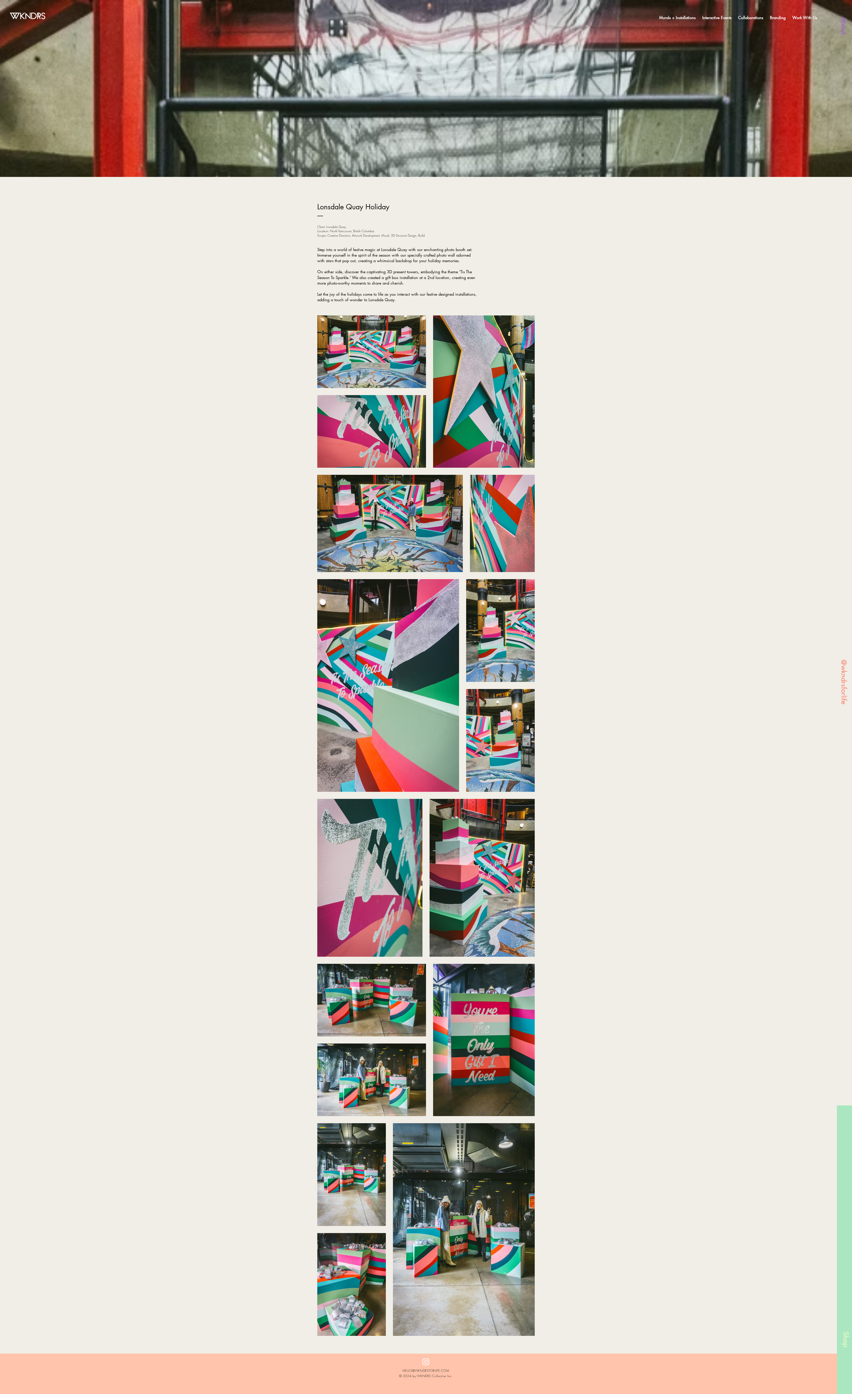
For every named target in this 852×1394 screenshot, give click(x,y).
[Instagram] (425, 1361)
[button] (804, 17)
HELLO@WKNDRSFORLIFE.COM (425, 1370)
